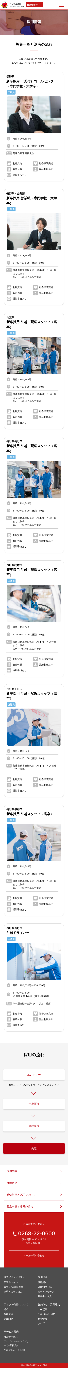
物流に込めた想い (14, 1277)
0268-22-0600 (36, 1233)
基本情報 (8, 1314)
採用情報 (12, 1171)
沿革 (6, 1309)
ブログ (41, 1323)
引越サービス (11, 1336)
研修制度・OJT (46, 1287)
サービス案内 (11, 1331)
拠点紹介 (8, 1318)
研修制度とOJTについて (21, 1194)
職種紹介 (12, 1182)
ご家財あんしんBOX (14, 1350)
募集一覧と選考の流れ (20, 1206)
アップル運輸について (16, 1304)
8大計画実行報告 (46, 1314)
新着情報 (42, 1318)
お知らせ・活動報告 (49, 1304)
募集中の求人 (45, 1296)
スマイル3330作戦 (13, 1287)
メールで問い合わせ (34, 1255)
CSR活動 (42, 1309)
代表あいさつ (11, 1282)
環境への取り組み (13, 1291)
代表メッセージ (46, 1291)
